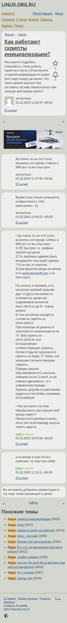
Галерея (8, 20)
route (20, 524)
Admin (22, 34)
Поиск (18, 26)
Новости (8, 13)
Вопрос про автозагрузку (34, 541)
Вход (59, 13)
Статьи (21, 20)
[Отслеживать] (55, 74)
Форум (33, 20)
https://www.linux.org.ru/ (17, 609)
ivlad (19, 468)
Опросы (46, 20)
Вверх (58, 599)
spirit (19, 434)
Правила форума (27, 598)
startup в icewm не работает (36, 530)
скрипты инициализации (34, 519)
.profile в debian (27, 557)
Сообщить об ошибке (15, 605)
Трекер (6, 26)
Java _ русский (27, 536)
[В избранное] (55, 63)
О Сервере (10, 598)
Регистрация (42, 13)
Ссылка (10, 110)
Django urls (24, 578)
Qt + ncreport (25, 572)
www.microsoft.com (35, 273)
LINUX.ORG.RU (18, 4)
